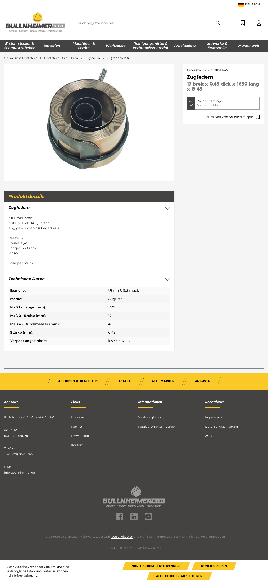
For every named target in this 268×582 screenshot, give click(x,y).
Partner (76, 427)
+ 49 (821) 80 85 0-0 (18, 454)
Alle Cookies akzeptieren (179, 576)
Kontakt (77, 445)
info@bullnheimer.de (19, 473)
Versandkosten (122, 537)
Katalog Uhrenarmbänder (157, 427)
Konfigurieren (214, 566)
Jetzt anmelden (208, 105)
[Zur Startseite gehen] (35, 22)
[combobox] (144, 23)
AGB (208, 436)
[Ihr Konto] (259, 23)
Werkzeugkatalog (151, 417)
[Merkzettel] (242, 23)
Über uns (77, 417)
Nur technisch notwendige (156, 566)
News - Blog (80, 436)
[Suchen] (218, 23)
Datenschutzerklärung (221, 427)
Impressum (213, 417)
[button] (89, 279)
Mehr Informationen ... (22, 575)
